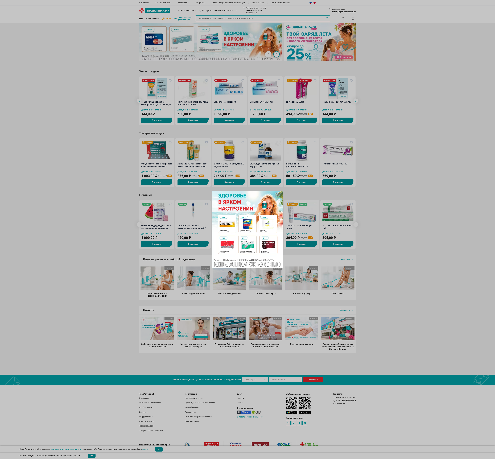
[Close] (280, 194)
